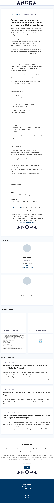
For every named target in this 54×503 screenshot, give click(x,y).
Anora (27, 495)
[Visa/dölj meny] (2, 3)
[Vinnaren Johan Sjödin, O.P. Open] (40, 320)
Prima (28, 201)
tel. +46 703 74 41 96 (27, 267)
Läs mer (27, 467)
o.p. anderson (23, 201)
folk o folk (27, 497)
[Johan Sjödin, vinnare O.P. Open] (13, 320)
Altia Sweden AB (17, 208)
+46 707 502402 (27, 300)
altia (12, 201)
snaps (35, 201)
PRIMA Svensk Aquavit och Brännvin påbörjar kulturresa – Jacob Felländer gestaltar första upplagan (26, 417)
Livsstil (18, 195)
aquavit (32, 201)
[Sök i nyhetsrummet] (52, 3)
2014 (14, 201)
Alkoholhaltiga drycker (29, 195)
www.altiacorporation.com (27, 222)
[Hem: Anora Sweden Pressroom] (26, 3)
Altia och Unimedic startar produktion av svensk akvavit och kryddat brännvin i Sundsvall (25, 367)
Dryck (21, 195)
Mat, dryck (13, 195)
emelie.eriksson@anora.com (27, 265)
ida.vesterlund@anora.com (27, 298)
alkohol (18, 201)
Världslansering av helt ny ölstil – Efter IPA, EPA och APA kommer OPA (26, 394)
